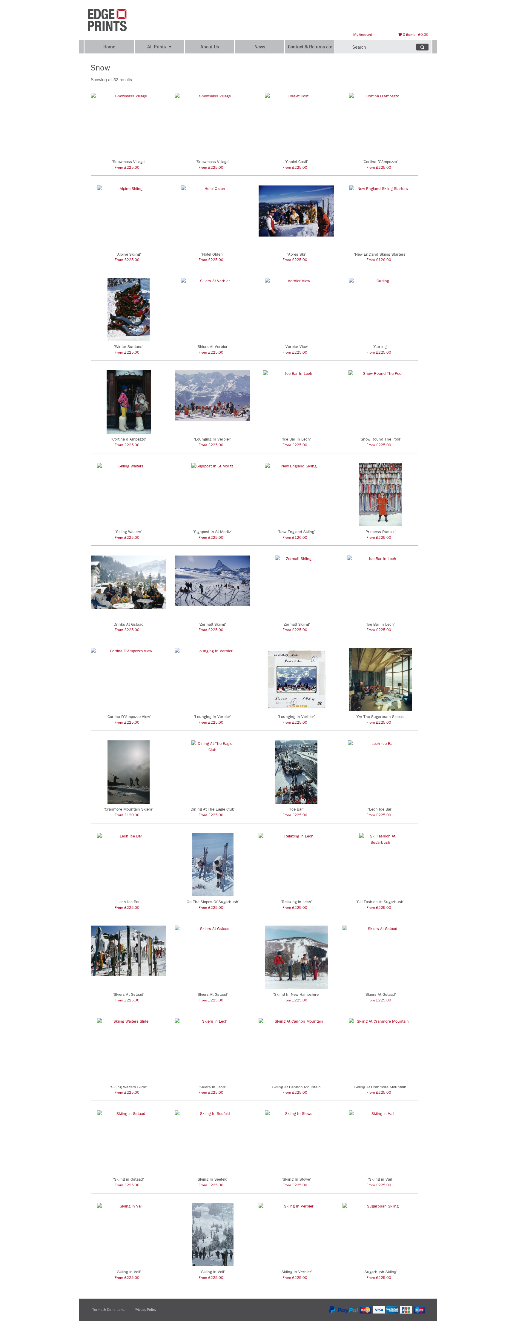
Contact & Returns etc (310, 47)
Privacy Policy (145, 1309)
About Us (209, 47)
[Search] (422, 47)
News (259, 47)
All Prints (156, 47)
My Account (362, 34)
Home (109, 47)
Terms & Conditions (108, 1309)
